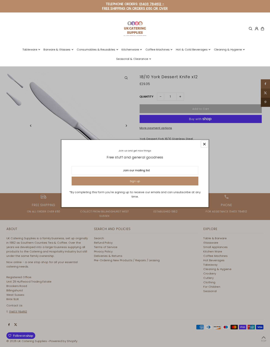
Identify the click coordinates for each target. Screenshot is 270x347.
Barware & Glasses (57, 49)
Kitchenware (130, 49)
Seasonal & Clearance (132, 59)
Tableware (30, 49)
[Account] (256, 28)
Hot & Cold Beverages (192, 49)
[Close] (204, 144)
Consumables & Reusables (96, 49)
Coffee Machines (157, 49)
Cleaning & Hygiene (228, 49)
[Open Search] (250, 28)
